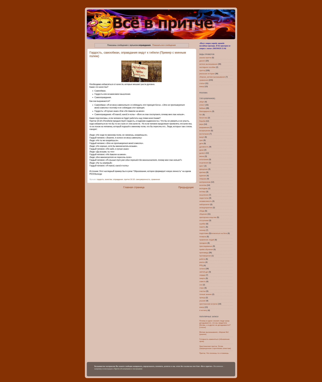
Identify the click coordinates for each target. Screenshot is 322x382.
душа (201, 150)
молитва (202, 185)
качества (108, 179)
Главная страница (133, 187)
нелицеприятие (205, 208)
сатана (202, 269)
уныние (202, 301)
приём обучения (206, 249)
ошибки (202, 224)
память (202, 227)
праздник (203, 243)
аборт (201, 102)
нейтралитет (204, 204)
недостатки (204, 198)
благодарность (205, 111)
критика (202, 172)
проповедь (203, 253)
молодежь (203, 188)
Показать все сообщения (164, 45)
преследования (205, 246)
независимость (205, 201)
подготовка (203, 233)
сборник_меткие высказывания (212, 77)
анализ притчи (205, 58)
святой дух (203, 272)
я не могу (203, 310)
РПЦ (201, 265)
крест (201, 166)
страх (201, 288)
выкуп (201, 137)
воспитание (204, 134)
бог (200, 115)
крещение (203, 169)
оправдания (118, 179)
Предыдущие (186, 187)
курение (202, 176)
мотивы (202, 192)
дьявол (202, 153)
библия (202, 108)
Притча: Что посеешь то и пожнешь (214, 353)
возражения (204, 127)
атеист (202, 105)
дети (201, 143)
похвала (202, 237)
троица (202, 298)
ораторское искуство (207, 217)
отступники (203, 220)
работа (202, 259)
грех (201, 140)
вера (201, 124)
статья (202, 83)
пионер (202, 230)
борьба (202, 121)
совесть (202, 281)
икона (201, 156)
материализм (204, 182)
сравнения (155, 179)
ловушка (202, 179)
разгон (202, 262)
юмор (201, 86)
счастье (202, 291)
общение (203, 214)
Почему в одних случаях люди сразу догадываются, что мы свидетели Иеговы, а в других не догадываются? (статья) (215, 324)
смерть (202, 278)
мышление (203, 195)
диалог (202, 61)
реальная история (206, 74)
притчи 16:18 (129, 179)
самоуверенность (143, 179)
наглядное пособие (207, 67)
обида (201, 211)
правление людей (206, 240)
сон (200, 285)
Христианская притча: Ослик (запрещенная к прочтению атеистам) (215, 347)
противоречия (205, 256)
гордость (100, 179)
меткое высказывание (208, 64)
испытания (203, 159)
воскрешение (204, 131)
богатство (203, 118)
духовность (204, 147)
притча (202, 70)
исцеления (203, 163)
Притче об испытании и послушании (128, 369)
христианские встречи (208, 304)
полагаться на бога (219, 233)
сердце (202, 275)
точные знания (205, 294)
